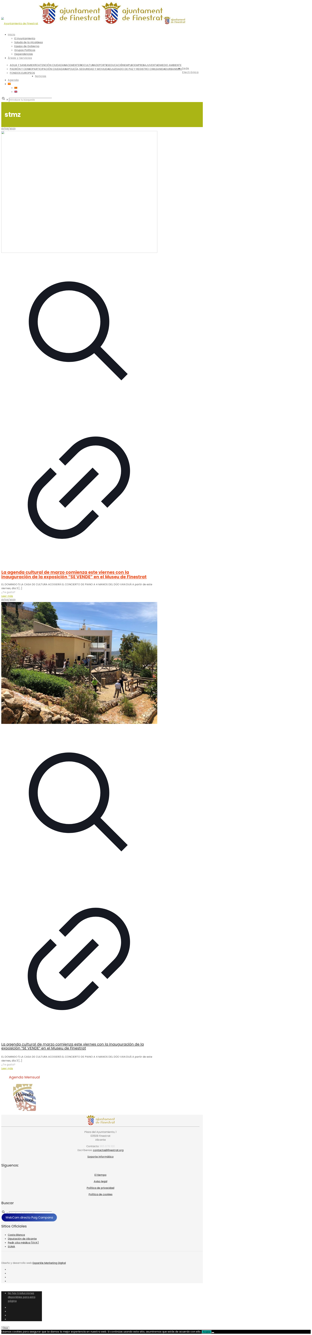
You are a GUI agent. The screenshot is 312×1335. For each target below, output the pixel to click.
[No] (213, 1332)
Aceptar (206, 1332)
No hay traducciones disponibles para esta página (21, 1297)
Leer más (7, 596)
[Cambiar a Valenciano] (15, 88)
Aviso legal (100, 1181)
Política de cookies (100, 1194)
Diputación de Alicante (22, 1239)
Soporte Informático (100, 1157)
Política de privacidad (100, 1188)
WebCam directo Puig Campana (29, 1217)
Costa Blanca (16, 1235)
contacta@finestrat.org (108, 1150)
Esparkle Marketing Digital (49, 1263)
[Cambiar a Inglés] (15, 92)
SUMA (11, 1246)
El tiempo (100, 1175)
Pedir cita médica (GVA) (23, 1242)
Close (5, 1328)
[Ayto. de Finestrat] (93, 23)
